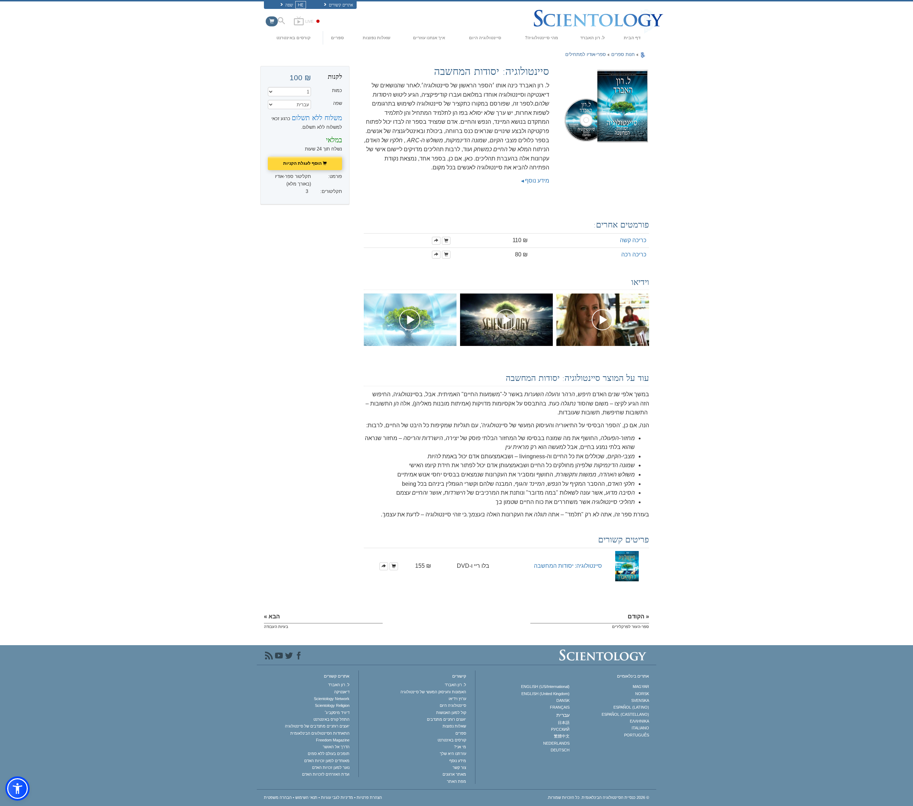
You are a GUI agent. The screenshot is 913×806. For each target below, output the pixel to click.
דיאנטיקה (342, 692)
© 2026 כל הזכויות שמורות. (598, 797)
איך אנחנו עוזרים (429, 37)
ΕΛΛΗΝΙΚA (639, 721)
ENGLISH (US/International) (545, 686)
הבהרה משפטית (278, 797)
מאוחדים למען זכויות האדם (327, 761)
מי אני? (460, 747)
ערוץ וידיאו (457, 699)
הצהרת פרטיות (369, 797)
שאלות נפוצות (377, 37)
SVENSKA (640, 700)
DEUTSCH (560, 750)
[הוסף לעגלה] (446, 241)
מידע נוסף (537, 181)
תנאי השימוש (306, 797)
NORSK (642, 694)
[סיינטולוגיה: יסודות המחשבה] (627, 566)
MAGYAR (641, 686)
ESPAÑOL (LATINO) (631, 707)
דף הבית (632, 37)
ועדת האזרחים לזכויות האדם (326, 774)
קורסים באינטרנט (293, 37)
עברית (562, 715)
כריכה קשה (633, 240)
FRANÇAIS (559, 707)
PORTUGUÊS (636, 735)
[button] (17, 788)
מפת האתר (456, 781)
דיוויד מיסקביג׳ (337, 712)
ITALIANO (640, 728)
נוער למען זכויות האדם (331, 767)
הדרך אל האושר (336, 747)
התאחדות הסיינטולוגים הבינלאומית (320, 733)
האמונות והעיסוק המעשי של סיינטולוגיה (433, 692)
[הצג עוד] (436, 241)
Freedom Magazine (333, 740)
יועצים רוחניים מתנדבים (446, 719)
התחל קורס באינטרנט (331, 719)
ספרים (337, 37)
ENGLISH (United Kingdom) (545, 694)
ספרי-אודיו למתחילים (585, 54)
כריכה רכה (633, 254)
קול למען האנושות (451, 712)
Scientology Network (332, 699)
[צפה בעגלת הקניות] (272, 21)
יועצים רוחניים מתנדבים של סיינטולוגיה (317, 726)
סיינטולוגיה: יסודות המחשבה (568, 566)
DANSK (562, 700)
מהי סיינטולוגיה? (541, 37)
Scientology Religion (332, 705)
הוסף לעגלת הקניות (303, 163)
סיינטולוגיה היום (485, 37)
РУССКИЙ (560, 729)
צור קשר (459, 767)
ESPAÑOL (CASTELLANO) (625, 714)
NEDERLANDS (556, 743)
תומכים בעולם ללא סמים (329, 753)
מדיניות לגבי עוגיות (337, 797)
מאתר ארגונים (454, 774)
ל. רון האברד (592, 37)
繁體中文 (561, 736)
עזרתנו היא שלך (453, 753)
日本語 (563, 722)
